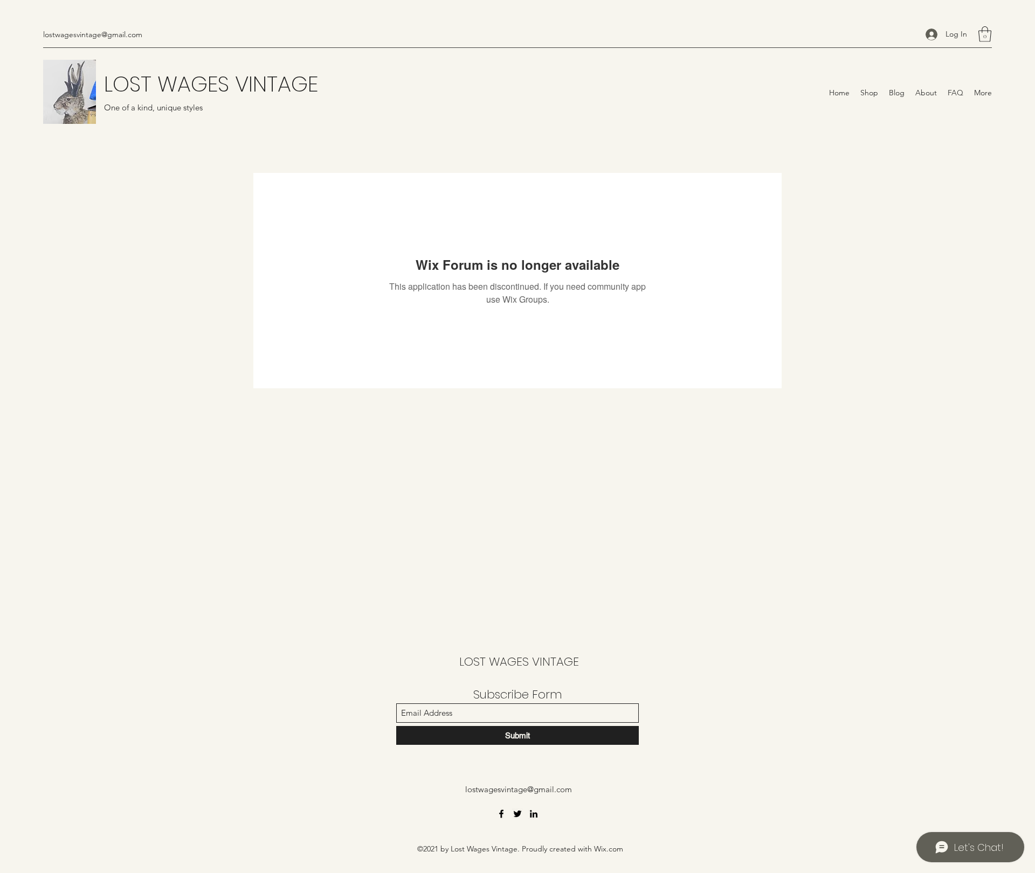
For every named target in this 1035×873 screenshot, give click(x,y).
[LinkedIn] (533, 813)
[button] (984, 34)
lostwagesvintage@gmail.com (92, 34)
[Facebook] (501, 813)
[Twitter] (517, 813)
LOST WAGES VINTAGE (211, 84)
